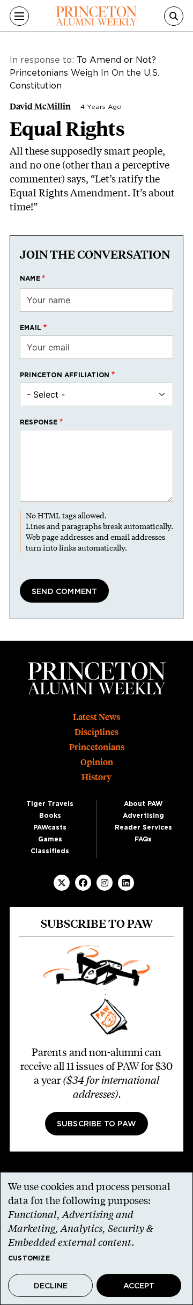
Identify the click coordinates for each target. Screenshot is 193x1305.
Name (30, 278)
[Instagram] (104, 882)
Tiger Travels (49, 804)
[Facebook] (83, 882)
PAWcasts (49, 827)
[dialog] (96, 1238)
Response (39, 422)
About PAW (143, 804)
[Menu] (19, 16)
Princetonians (96, 747)
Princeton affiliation (64, 375)
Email (30, 328)
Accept (138, 1286)
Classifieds (50, 851)
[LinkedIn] (126, 882)
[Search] (173, 16)
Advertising (143, 815)
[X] (61, 882)
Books (50, 815)
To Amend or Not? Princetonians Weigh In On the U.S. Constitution (84, 73)
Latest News (96, 717)
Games (50, 839)
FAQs (143, 839)
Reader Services (143, 827)
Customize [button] (29, 1258)
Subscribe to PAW (96, 1124)
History (96, 777)
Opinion (96, 762)
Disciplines (96, 732)
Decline (51, 1286)
